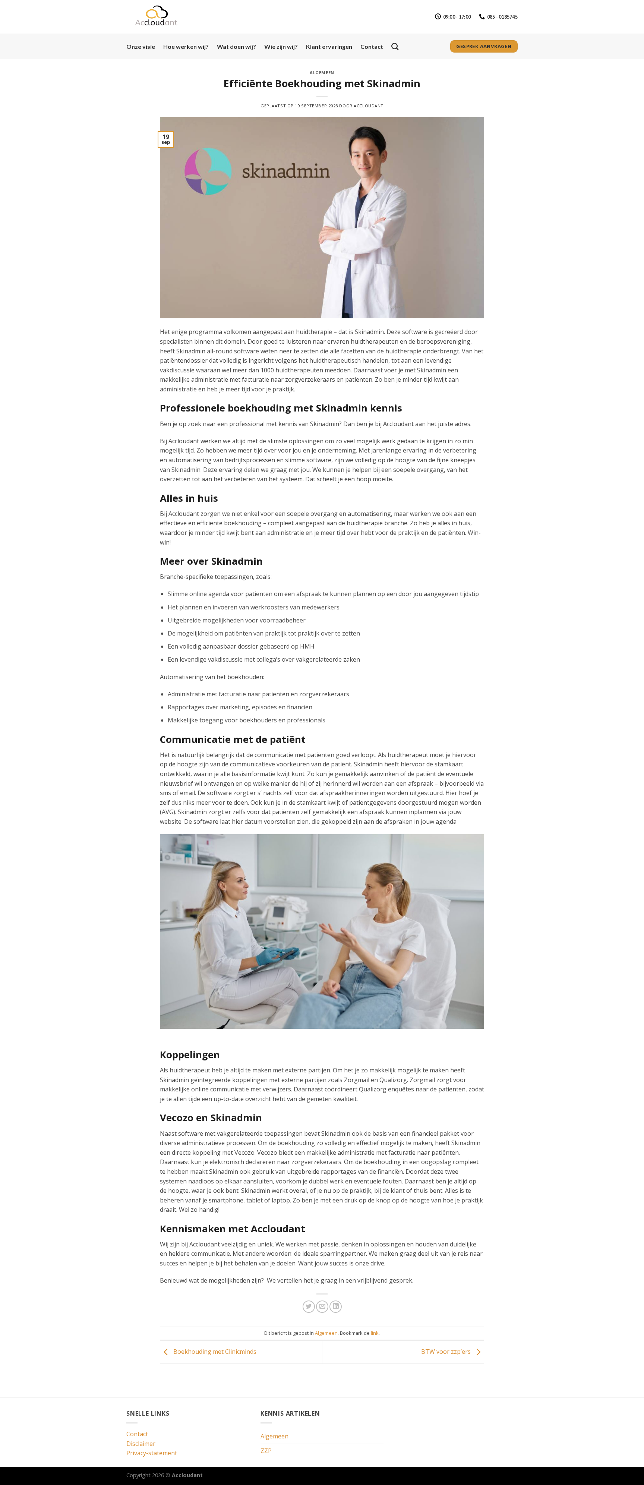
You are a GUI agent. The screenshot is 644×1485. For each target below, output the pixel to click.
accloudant (368, 105)
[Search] (394, 46)
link (375, 1333)
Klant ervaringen (329, 46)
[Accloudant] (163, 17)
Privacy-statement (151, 1453)
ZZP (266, 1451)
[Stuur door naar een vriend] (322, 1306)
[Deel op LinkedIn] (335, 1306)
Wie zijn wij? (281, 46)
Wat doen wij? (236, 46)
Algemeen (322, 72)
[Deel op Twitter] (309, 1306)
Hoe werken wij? (186, 46)
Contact (371, 46)
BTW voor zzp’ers (446, 1351)
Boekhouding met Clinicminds (214, 1351)
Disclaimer (140, 1444)
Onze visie (140, 46)
